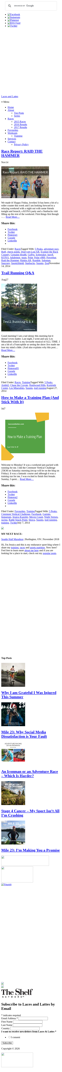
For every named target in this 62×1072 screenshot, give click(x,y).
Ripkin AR (25, 260)
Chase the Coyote (19, 385)
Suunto (39, 263)
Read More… (13, 217)
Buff (3, 251)
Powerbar (51, 257)
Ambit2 (5, 385)
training (5, 522)
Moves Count (36, 517)
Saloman (46, 260)
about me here (31, 550)
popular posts (49, 553)
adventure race (51, 249)
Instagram (6, 517)
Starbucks (30, 263)
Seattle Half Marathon (12, 539)
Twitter (13, 522)
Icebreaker (41, 254)
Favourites (20, 511)
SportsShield (17, 263)
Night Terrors (51, 517)
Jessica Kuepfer (20, 517)
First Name (7, 1021)
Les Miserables (16, 388)
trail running (40, 388)
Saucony (5, 263)
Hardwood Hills (37, 385)
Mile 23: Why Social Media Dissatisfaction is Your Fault (24, 734)
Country (5, 1028)
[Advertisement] (31, 61)
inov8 (50, 254)
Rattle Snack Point (18, 520)
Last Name (7, 1025)
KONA (5, 257)
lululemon (15, 257)
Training (26, 382)
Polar (30, 257)
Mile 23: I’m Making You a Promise (30, 850)
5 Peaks (39, 249)
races (22, 547)
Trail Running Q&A (17, 273)
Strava (32, 520)
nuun (24, 257)
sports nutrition (37, 547)
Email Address (9, 1018)
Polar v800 (39, 257)
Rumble (36, 260)
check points (13, 251)
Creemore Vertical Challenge (15, 514)
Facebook (36, 514)
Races (18, 249)
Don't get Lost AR (30, 251)
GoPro (31, 254)
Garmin (46, 514)
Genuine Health (19, 254)
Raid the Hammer (10, 260)
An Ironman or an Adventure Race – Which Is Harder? (29, 773)
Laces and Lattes (9, 96)
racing (4, 520)
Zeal (47, 263)
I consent (15, 1037)
